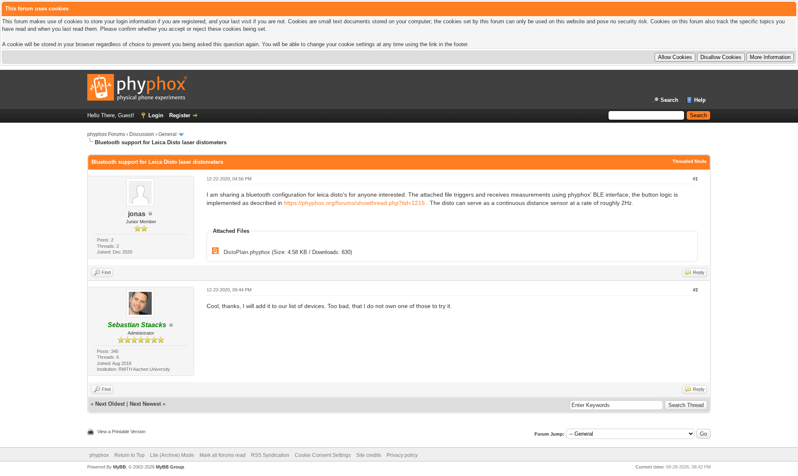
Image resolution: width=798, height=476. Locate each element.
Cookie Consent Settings (323, 455)
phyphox (99, 455)
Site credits (368, 455)
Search (669, 100)
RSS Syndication (270, 455)
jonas (136, 213)
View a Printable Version (121, 431)
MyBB (119, 466)
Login (155, 115)
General (167, 134)
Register (179, 115)
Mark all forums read (223, 455)
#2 (695, 289)
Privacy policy (402, 455)
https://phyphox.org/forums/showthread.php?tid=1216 (354, 203)
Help (700, 100)
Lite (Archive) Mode (172, 455)
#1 (695, 178)
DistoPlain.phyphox (247, 252)
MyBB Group (170, 466)
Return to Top (129, 455)
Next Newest (145, 404)
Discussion (141, 134)
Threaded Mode (689, 161)
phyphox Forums (106, 134)
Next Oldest (110, 404)
